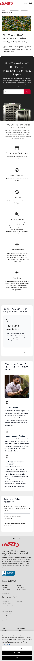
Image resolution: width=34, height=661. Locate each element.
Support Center (6, 589)
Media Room (5, 593)
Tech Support (5, 617)
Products (4, 587)
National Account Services (9, 621)
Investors (4, 630)
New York (24, 10)
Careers (19, 630)
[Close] (32, 633)
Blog (3, 591)
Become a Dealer (22, 589)
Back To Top (18, 539)
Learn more (6, 644)
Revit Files (4, 619)
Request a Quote (6, 603)
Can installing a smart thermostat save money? (15, 524)
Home (3, 10)
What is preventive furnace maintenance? (12, 517)
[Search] (27, 91)
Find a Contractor (6, 613)
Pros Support (20, 587)
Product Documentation (8, 605)
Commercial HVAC (9, 597)
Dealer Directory (14, 10)
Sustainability (21, 628)
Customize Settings (17, 648)
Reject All (17, 653)
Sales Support (5, 615)
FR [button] (25, 4)
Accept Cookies (17, 658)
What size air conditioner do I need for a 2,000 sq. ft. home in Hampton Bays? (15, 508)
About (3, 628)
